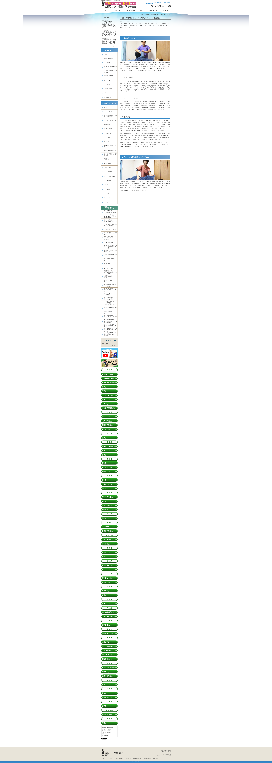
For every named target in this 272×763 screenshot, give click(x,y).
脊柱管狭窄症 (107, 133)
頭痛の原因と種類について (110, 308)
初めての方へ (118, 11)
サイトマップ (156, 758)
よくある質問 (107, 84)
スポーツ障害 (107, 180)
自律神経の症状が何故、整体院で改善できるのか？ (110, 290)
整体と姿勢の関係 (108, 242)
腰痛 (105, 107)
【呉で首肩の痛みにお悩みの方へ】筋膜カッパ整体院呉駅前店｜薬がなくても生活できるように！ (109, 33)
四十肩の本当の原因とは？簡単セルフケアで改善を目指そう (110, 321)
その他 (106, 202)
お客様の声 (142, 11)
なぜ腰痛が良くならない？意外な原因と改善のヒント (110, 317)
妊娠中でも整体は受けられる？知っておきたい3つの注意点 (110, 247)
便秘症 (106, 184)
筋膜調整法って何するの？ (110, 259)
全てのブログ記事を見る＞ (112, 345)
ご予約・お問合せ (165, 11)
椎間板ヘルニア (108, 128)
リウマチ (106, 193)
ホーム (107, 11)
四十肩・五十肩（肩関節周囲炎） (110, 154)
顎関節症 (106, 159)
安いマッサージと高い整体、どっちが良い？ (110, 225)
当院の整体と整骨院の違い (110, 255)
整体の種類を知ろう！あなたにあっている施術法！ (110, 212)
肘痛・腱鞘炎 (107, 163)
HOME (142, 14)
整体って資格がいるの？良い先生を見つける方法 (110, 220)
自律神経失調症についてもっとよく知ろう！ (110, 285)
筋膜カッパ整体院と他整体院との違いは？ (110, 251)
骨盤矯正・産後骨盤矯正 (110, 120)
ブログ (106, 93)
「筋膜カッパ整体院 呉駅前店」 (136, 761)
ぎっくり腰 (107, 137)
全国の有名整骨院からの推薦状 (110, 71)
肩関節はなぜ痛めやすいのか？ (110, 276)
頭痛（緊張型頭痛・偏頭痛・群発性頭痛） (110, 116)
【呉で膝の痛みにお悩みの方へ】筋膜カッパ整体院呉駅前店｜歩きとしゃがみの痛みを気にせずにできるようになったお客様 (109, 25)
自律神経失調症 (108, 172)
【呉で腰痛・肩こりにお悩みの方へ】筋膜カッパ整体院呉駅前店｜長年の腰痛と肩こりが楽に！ (109, 41)
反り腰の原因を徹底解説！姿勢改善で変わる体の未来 (110, 334)
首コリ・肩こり (108, 111)
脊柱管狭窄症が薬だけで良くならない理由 (110, 298)
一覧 (115, 46)
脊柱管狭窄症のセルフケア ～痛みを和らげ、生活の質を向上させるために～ (110, 303)
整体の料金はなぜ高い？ (110, 229)
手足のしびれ (107, 189)
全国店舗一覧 (107, 97)
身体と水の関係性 (108, 268)
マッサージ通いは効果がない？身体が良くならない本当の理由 (110, 216)
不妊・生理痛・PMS (109, 176)
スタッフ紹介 (107, 80)
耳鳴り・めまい (108, 167)
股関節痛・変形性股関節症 (110, 146)
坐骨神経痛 (107, 124)
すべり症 (106, 141)
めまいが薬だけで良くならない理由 (110, 294)
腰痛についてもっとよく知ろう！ (110, 281)
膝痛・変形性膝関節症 (110, 150)
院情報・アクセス (153, 11)
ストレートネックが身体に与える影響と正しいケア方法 (110, 325)
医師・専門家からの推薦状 (110, 67)
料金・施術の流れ (130, 11)
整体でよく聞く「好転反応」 (110, 233)
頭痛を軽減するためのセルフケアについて (110, 312)
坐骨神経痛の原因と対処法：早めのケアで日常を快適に (110, 330)
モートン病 (107, 197)
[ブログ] (109, 342)
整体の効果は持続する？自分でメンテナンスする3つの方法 (110, 238)
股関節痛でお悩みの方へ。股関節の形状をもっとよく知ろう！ (110, 272)
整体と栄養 (107, 263)
